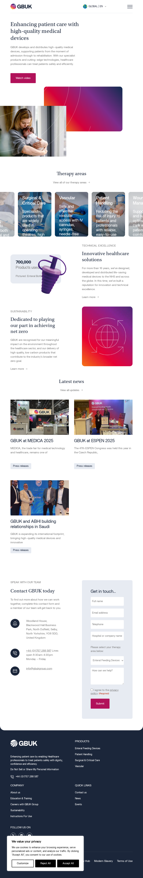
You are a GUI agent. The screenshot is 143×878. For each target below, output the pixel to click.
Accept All (68, 863)
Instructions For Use (21, 816)
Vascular (79, 766)
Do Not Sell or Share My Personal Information (34, 769)
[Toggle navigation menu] (130, 6)
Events (78, 804)
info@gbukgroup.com (39, 668)
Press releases (21, 466)
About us (15, 792)
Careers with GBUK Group (24, 804)
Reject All (45, 863)
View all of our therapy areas (69, 182)
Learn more (88, 297)
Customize (22, 863)
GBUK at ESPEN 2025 (94, 441)
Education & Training (21, 798)
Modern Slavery (103, 861)
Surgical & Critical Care (87, 760)
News (78, 798)
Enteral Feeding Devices (87, 748)
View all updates (69, 390)
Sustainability (17, 810)
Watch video (23, 78)
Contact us (81, 792)
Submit (100, 703)
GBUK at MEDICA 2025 (31, 441)
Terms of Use (125, 861)
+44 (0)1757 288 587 (38, 650)
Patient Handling (83, 754)
